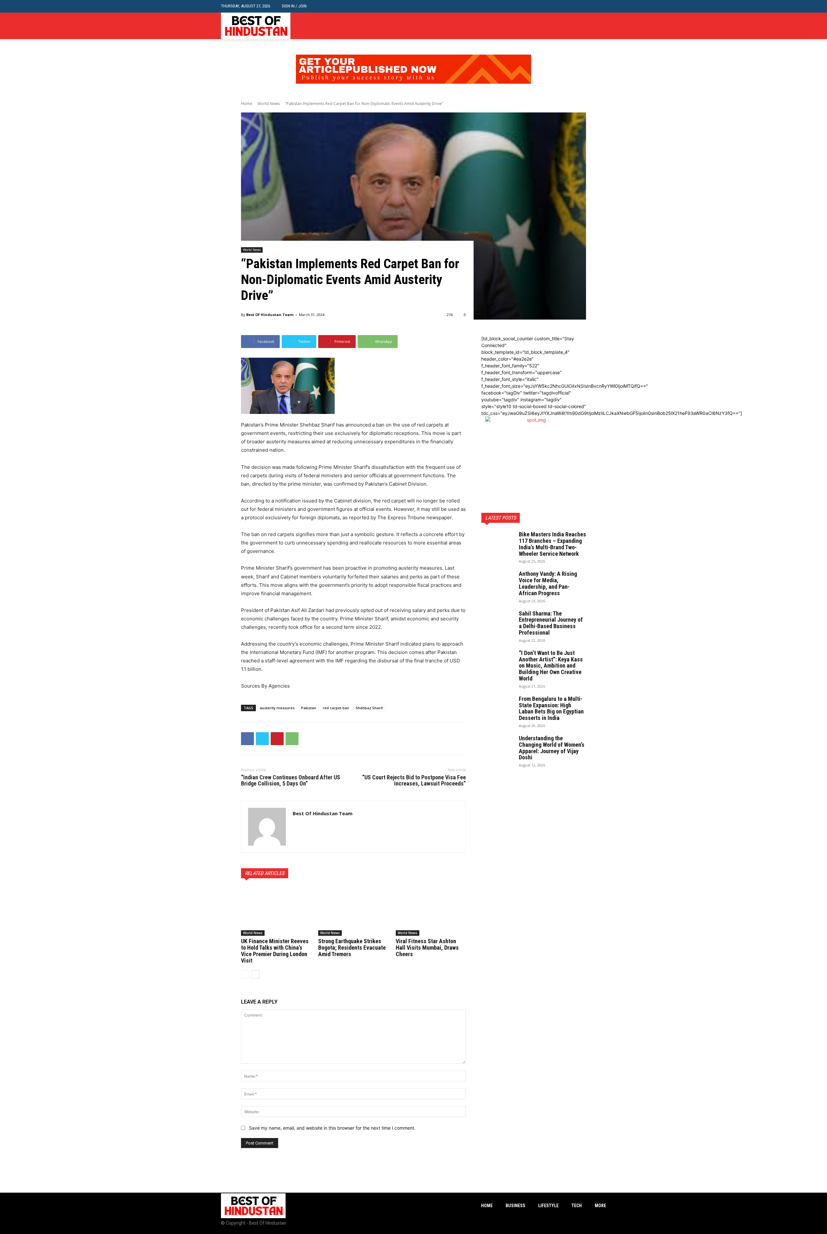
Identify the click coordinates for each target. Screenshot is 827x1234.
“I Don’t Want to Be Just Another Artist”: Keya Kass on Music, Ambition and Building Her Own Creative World (551, 665)
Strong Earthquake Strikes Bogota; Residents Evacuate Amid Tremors (352, 947)
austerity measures (277, 707)
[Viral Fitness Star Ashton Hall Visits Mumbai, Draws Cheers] (431, 911)
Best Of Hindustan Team (269, 314)
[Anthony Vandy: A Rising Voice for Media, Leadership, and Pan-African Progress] (497, 582)
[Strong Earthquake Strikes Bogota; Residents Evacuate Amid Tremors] (353, 911)
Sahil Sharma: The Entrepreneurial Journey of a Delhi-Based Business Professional (551, 623)
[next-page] (255, 974)
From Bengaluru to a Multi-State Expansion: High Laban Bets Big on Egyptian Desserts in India (551, 708)
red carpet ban (336, 707)
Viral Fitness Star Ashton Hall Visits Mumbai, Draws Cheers (427, 947)
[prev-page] (245, 974)
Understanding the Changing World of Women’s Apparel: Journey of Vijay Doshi (551, 748)
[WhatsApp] (292, 738)
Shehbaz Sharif (369, 707)
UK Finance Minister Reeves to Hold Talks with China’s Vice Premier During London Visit (275, 951)
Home (246, 103)
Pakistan (308, 707)
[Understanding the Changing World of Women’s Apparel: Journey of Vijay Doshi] (497, 746)
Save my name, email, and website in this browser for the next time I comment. (332, 1128)
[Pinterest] (277, 738)
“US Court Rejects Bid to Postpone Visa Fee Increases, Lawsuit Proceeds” (414, 780)
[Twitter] (602, 26)
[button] (601, 6)
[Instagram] (592, 26)
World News (268, 103)
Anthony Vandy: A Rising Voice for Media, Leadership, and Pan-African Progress (548, 583)
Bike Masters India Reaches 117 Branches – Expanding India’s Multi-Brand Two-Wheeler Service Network (552, 544)
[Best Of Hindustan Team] (267, 827)
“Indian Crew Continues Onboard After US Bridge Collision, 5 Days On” (290, 780)
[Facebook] (582, 26)
